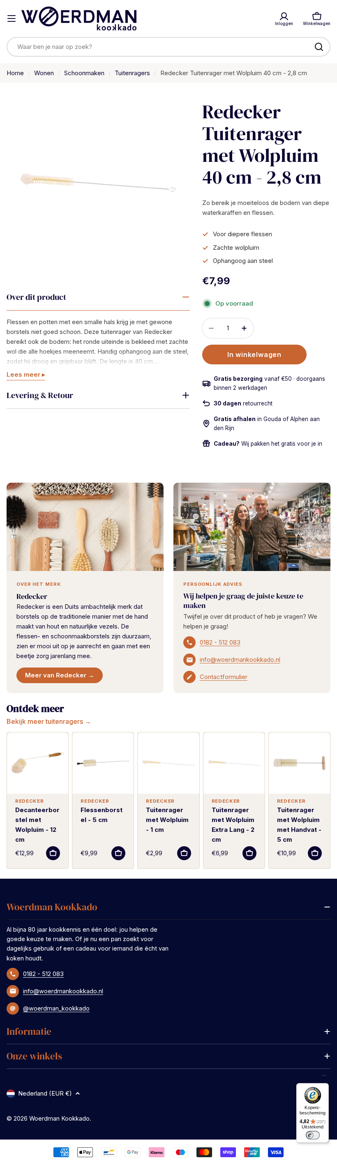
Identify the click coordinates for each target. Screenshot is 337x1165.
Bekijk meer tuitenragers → (49, 721)
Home (15, 73)
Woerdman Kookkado (59, 1118)
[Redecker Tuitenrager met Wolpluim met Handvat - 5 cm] (299, 763)
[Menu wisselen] (11, 18)
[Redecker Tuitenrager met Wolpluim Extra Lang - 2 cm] (234, 763)
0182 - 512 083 (220, 642)
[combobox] (168, 47)
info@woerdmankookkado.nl (240, 659)
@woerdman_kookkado (56, 1008)
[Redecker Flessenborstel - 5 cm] (103, 763)
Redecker (31, 596)
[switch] (312, 1135)
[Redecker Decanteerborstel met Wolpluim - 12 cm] (37, 763)
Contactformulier (223, 677)
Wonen (44, 73)
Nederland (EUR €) (45, 1093)
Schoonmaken (84, 73)
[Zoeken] (319, 47)
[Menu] (324, 1077)
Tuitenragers (132, 73)
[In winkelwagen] (53, 853)
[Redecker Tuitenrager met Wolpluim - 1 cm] (168, 763)
